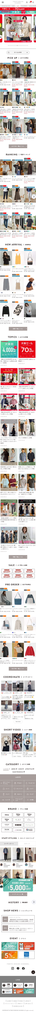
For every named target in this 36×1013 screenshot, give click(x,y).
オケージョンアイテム (6, 783)
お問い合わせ (28, 1003)
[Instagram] (12, 968)
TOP (18, 5)
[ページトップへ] (33, 972)
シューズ (7, 799)
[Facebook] (23, 968)
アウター (19, 783)
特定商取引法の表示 (18, 1006)
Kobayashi (7, 865)
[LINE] (18, 968)
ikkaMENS (24, 5)
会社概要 (9, 1001)
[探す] (33, 2)
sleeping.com (6, 5)
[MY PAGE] (27, 2)
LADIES (18, 777)
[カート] (30, 2)
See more (18, 721)
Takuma (31, 865)
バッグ (31, 794)
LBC (13, 5)
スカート (19, 794)
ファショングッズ (19, 799)
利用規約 (21, 1001)
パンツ (7, 794)
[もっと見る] (18, 894)
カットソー (20, 788)
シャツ (31, 788)
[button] (3, 30)
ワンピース (32, 783)
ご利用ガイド (20, 1003)
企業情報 (27, 1001)
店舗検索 (15, 1001)
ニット (7, 788)
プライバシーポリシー (10, 1003)
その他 (31, 799)
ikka (5, 864)
